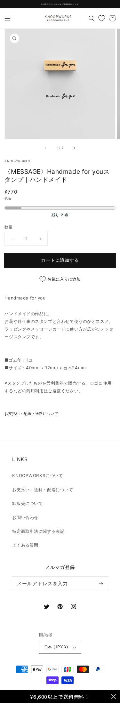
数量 (8, 227)
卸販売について (27, 503)
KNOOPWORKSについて (37, 475)
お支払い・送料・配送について (42, 489)
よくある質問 (25, 544)
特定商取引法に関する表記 (38, 531)
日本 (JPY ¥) (56, 646)
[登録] (101, 583)
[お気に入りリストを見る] (102, 18)
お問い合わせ (25, 517)
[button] (7, 18)
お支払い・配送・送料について (31, 413)
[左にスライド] (46, 148)
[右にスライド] (74, 148)
